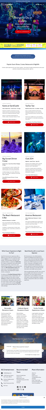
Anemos (18, 382)
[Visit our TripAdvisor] (18, 389)
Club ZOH (29, 158)
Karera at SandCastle (10, 106)
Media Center (35, 376)
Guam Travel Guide (36, 380)
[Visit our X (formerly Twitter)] (21, 389)
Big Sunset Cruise (20, 378)
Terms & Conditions (36, 383)
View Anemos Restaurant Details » (34, 231)
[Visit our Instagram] (22, 387)
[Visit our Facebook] (17, 387)
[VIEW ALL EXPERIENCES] (23, 28)
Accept (23, 407)
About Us (34, 373)
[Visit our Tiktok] (25, 387)
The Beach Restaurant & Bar (23, 379)
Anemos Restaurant (33, 215)
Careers (33, 374)
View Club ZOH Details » (31, 175)
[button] (44, 397)
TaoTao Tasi (29, 106)
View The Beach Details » (8, 232)
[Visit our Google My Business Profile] (20, 387)
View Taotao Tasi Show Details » (33, 122)
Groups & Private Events (37, 381)
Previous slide (3, 350)
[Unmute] (23, 40)
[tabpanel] (11, 89)
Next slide (42, 350)
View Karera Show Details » (9, 119)
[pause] (22, 40)
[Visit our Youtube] (23, 389)
